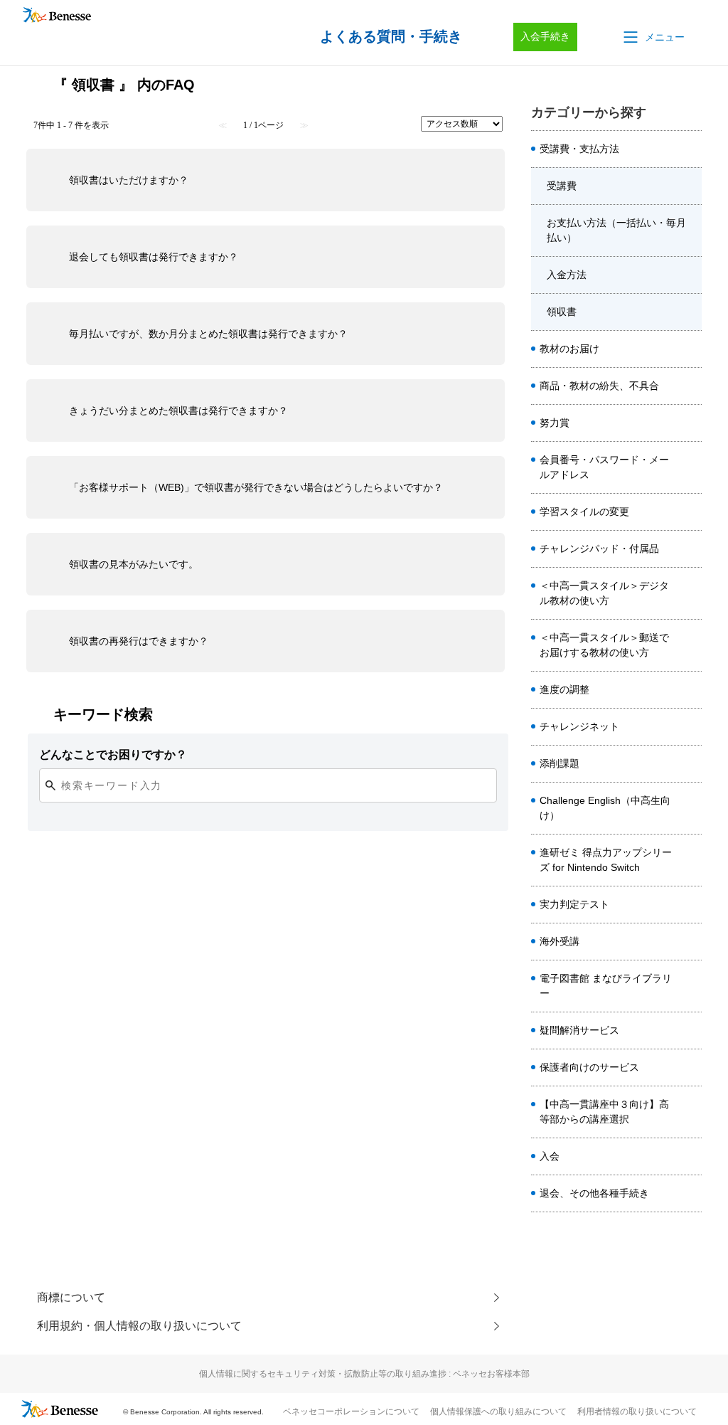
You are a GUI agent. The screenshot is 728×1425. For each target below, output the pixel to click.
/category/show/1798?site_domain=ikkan (690, 423)
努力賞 (554, 422)
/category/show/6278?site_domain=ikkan (690, 349)
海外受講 (559, 941)
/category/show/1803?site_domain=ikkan (690, 593)
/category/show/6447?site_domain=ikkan (690, 860)
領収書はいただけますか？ (128, 180)
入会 (550, 1156)
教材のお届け (569, 348)
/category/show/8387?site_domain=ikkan (690, 1194)
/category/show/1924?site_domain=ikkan (690, 1068)
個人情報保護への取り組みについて (498, 1411)
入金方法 (567, 274)
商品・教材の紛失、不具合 (599, 385)
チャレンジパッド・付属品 (599, 548)
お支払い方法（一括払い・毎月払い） (616, 230)
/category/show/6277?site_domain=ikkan (690, 149)
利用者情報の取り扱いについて (637, 1411)
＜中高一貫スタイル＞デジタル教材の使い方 (604, 593)
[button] (653, 37)
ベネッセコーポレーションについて (351, 1411)
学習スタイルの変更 (584, 511)
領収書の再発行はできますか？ (138, 641)
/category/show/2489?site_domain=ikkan (690, 942)
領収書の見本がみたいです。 (133, 564)
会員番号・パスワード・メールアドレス (604, 467)
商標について (71, 1297)
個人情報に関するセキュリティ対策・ (364, 1374)
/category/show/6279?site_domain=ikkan (690, 386)
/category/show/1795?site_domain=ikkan (690, 727)
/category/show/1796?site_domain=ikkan (690, 764)
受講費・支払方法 (579, 148)
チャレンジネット (579, 726)
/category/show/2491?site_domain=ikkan (690, 467)
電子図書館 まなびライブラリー (606, 986)
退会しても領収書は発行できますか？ (153, 257)
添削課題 (559, 763)
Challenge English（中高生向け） (605, 808)
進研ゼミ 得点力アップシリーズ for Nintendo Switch (606, 860)
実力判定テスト (574, 904)
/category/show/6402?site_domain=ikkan (690, 645)
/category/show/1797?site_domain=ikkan (690, 905)
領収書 (562, 311)
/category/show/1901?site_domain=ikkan (690, 986)
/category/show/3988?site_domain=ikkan (690, 549)
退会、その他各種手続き (594, 1193)
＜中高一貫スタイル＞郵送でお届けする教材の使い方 (604, 645)
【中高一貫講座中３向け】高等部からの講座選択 (604, 1111)
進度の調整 (564, 689)
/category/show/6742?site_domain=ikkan (690, 1031)
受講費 (562, 185)
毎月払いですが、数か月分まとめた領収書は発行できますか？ (208, 333)
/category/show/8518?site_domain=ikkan (690, 1112)
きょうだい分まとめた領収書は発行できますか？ (178, 410)
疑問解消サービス (579, 1030)
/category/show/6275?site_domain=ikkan (690, 512)
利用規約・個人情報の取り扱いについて (139, 1326)
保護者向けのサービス (589, 1067)
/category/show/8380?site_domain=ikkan (690, 1157)
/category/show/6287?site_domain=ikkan (690, 275)
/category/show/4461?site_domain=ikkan (690, 690)
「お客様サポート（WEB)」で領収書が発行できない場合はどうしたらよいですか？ (256, 487)
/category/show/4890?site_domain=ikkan (690, 808)
